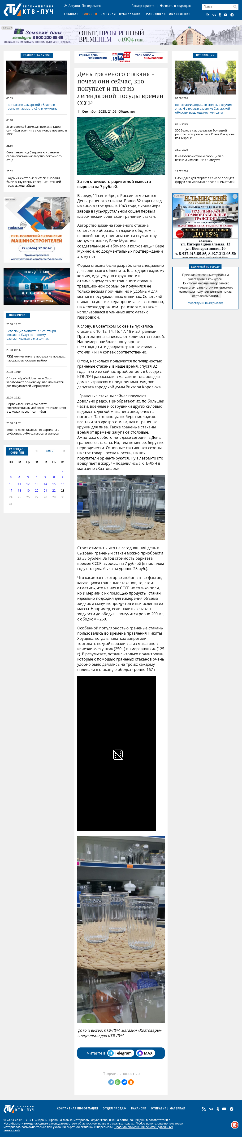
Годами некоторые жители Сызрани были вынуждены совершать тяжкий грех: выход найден (33, 182)
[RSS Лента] (208, 15)
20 (36, 490)
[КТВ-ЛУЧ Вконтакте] (214, 15)
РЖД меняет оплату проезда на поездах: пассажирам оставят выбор (35, 358)
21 (45, 490)
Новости (89, 14)
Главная (71, 14)
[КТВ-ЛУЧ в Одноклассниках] (220, 15)
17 (10, 490)
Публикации (130, 14)
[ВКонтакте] (124, 1082)
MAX (148, 1053)
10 (10, 484)
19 (28, 490)
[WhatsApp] (118, 1082)
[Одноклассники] (131, 1082)
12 (28, 484)
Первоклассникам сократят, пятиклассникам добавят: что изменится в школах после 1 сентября (36, 408)
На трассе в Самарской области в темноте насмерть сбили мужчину (31, 107)
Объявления (180, 14)
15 (54, 484)
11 (19, 484)
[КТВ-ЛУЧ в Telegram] (232, 15)
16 (62, 484)
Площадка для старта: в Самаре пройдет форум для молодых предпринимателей (204, 180)
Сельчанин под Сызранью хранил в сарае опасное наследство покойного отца (34, 156)
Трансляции (155, 14)
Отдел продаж (114, 1108)
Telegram (123, 1053)
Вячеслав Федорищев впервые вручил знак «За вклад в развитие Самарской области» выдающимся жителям (203, 108)
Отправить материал (168, 1108)
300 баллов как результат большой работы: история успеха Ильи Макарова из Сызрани (204, 134)
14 (45, 484)
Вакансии (138, 1108)
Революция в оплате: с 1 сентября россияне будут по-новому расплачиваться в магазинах (31, 335)
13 (36, 484)
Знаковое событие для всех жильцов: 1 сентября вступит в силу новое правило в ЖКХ (36, 130)
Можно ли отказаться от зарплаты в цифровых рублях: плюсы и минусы (32, 431)
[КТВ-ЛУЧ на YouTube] (226, 15)
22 (54, 490)
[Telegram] (111, 1082)
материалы (81, 1120)
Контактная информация (77, 1108)
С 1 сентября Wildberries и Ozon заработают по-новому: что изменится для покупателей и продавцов (35, 382)
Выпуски (108, 14)
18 (19, 490)
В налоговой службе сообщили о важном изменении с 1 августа (199, 158)
